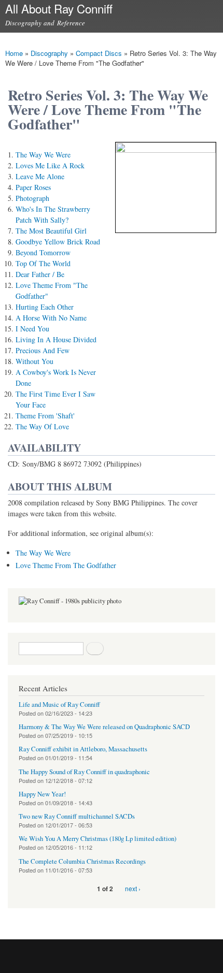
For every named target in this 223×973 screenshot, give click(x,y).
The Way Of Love (42, 426)
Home (14, 53)
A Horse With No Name (51, 318)
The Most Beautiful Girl (51, 231)
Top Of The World (43, 263)
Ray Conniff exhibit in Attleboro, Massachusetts (83, 749)
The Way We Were (43, 154)
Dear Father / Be (40, 274)
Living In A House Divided (56, 339)
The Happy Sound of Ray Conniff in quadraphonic (84, 771)
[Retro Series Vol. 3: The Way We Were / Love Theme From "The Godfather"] (165, 150)
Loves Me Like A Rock (50, 165)
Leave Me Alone (40, 176)
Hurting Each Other (45, 307)
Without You (34, 361)
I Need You (32, 328)
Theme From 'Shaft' (45, 415)
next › (133, 888)
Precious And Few (42, 350)
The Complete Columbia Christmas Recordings (82, 861)
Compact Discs (99, 53)
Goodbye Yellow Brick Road (58, 241)
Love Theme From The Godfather (66, 565)
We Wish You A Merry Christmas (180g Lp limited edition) (97, 838)
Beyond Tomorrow (43, 252)
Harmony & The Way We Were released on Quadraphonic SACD (104, 726)
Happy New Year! (42, 794)
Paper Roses (33, 187)
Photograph (32, 198)
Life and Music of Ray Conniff (59, 704)
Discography (49, 53)
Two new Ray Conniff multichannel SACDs (77, 816)
